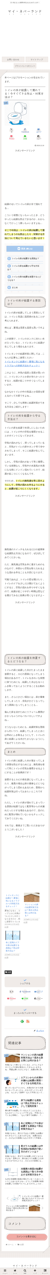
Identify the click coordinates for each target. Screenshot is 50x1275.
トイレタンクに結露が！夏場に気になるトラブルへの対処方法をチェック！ (12, 900)
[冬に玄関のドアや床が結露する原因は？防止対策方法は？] (13, 935)
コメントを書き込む (26, 1236)
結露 (9, 972)
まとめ (15, 287)
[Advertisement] (25, 37)
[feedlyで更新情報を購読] (22, 1021)
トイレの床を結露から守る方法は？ (23, 267)
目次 (23, 248)
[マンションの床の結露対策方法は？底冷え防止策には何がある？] (32, 897)
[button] (38, 137)
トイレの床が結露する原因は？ (25, 258)
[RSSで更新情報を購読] (28, 1021)
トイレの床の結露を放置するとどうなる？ (24, 278)
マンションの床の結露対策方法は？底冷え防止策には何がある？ (31, 910)
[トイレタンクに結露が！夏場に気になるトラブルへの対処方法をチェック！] (14, 911)
